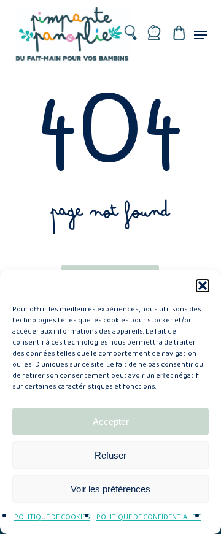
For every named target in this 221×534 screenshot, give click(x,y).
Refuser (110, 455)
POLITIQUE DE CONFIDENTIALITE (148, 517)
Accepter (111, 421)
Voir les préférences (110, 489)
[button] (202, 286)
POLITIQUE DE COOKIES (52, 517)
